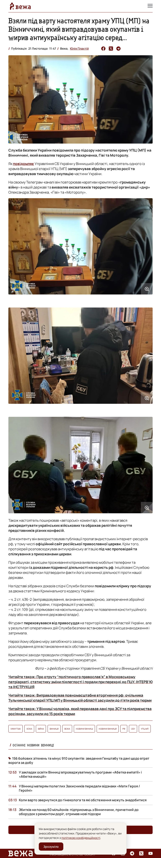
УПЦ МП (145, 728)
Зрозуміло (51, 847)
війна (41, 728)
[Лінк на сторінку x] (141, 853)
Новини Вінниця (108, 728)
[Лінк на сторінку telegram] (132, 853)
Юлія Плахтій (79, 48)
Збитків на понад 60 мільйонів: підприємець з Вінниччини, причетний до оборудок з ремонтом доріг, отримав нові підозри (79, 811)
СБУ (133, 728)
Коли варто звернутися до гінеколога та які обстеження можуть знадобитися (83, 800)
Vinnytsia (15, 728)
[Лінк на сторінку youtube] (150, 853)
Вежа (67, 728)
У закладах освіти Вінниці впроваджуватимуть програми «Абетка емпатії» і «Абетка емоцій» (80, 774)
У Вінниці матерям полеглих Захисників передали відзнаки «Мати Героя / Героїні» (79, 788)
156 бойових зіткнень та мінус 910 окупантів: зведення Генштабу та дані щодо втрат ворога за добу (78, 760)
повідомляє (23, 163)
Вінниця (54, 728)
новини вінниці (84, 728)
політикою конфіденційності (80, 838)
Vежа (29, 728)
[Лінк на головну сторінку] (20, 6)
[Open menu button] (150, 6)
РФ (123, 728)
